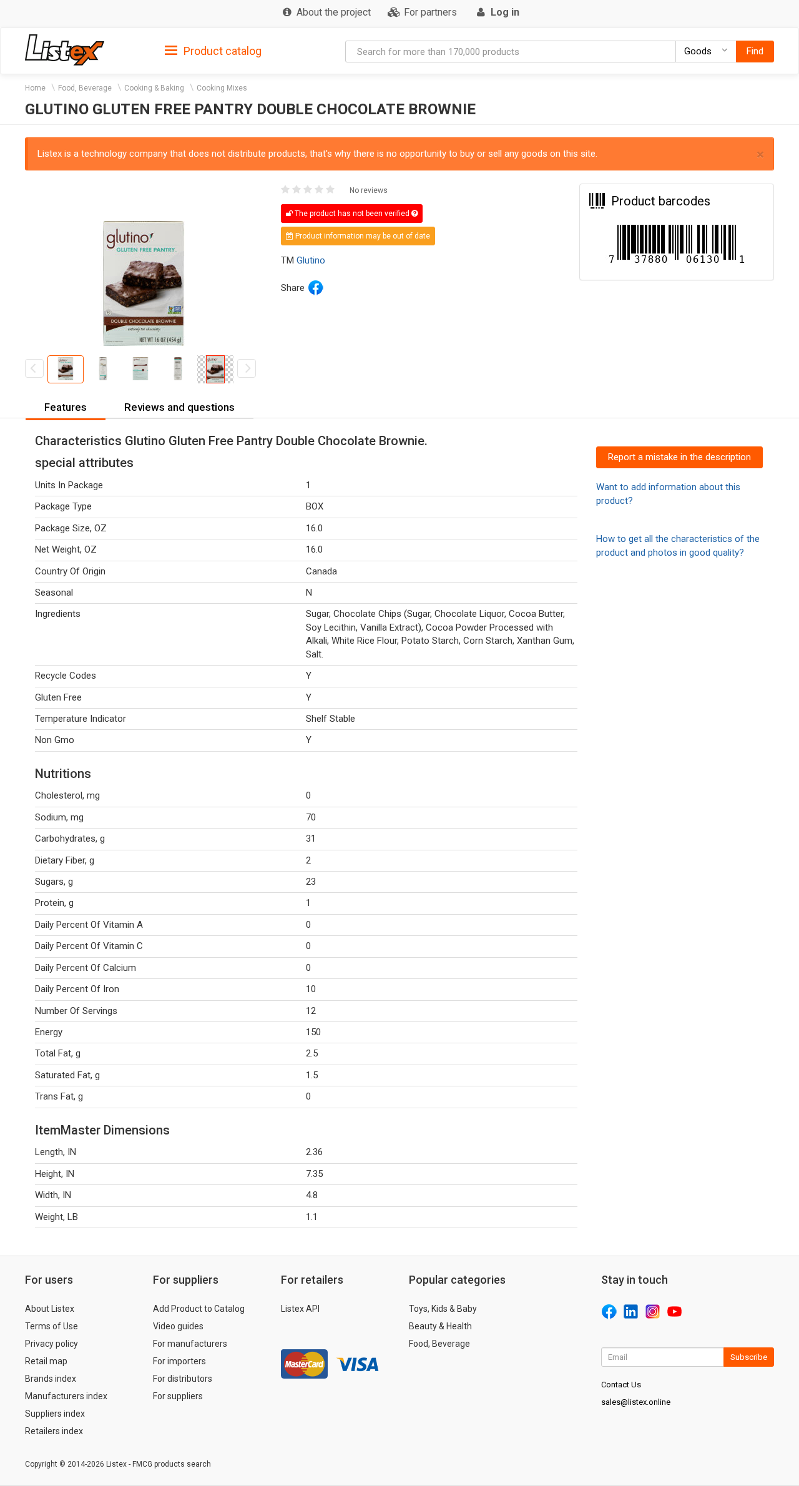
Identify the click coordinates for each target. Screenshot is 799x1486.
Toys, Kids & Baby (443, 1309)
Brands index (50, 1379)
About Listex (49, 1309)
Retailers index (54, 1431)
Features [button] (65, 407)
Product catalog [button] (221, 50)
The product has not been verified (352, 213)
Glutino (311, 260)
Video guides (178, 1326)
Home (35, 88)
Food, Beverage (85, 88)
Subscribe (748, 1357)
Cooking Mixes (222, 88)
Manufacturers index (66, 1396)
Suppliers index (55, 1414)
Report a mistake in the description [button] (679, 457)
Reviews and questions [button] (179, 407)
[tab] (213, 50)
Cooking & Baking (154, 88)
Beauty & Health (440, 1326)
